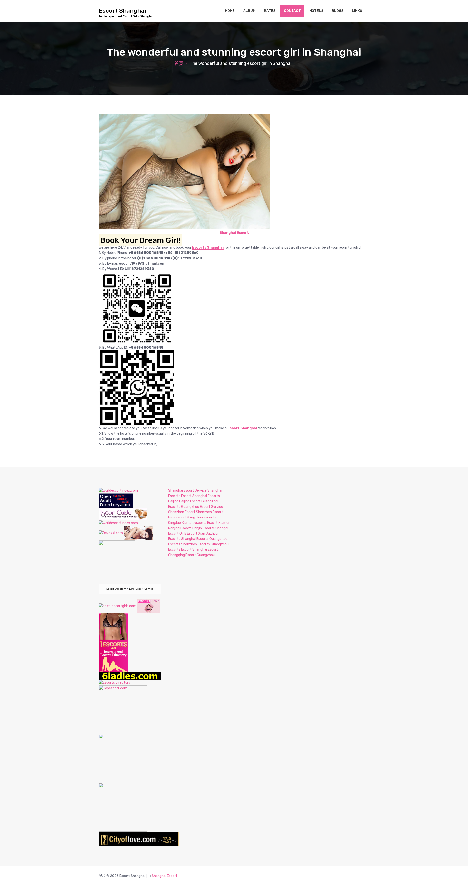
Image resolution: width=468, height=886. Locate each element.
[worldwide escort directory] (113, 642)
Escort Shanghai (242, 428)
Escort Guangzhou (200, 555)
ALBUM (249, 11)
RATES (269, 11)
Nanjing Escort (179, 528)
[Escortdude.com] (117, 562)
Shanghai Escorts (195, 539)
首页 (179, 63)
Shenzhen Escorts (195, 544)
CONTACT (292, 11)
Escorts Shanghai (208, 247)
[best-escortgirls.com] (117, 606)
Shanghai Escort (234, 233)
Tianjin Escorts (203, 528)
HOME (230, 11)
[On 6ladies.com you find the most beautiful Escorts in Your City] (130, 676)
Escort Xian (196, 533)
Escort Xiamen (218, 523)
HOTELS (316, 11)
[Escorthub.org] (123, 807)
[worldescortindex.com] (118, 490)
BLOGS (337, 11)
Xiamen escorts (194, 523)
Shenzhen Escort (181, 512)
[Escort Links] (148, 606)
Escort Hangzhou (189, 517)
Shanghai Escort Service (187, 490)
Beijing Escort (190, 501)
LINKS (357, 11)
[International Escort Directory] (114, 682)
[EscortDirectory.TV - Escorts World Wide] (138, 533)
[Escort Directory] (123, 514)
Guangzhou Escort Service (202, 507)
